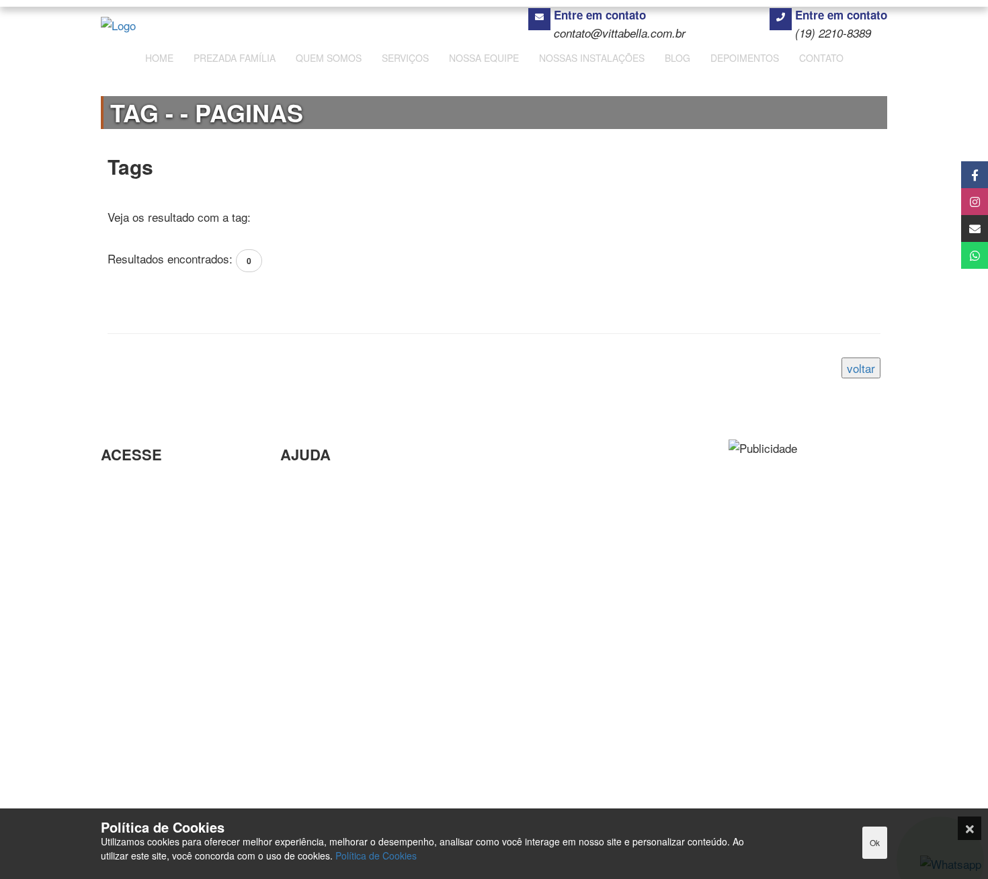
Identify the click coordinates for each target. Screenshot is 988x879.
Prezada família (140, 727)
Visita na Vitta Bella (150, 706)
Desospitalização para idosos (175, 484)
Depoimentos (313, 550)
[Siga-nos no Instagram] (959, 201)
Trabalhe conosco (324, 527)
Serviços (123, 749)
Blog (291, 506)
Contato (120, 793)
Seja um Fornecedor (331, 484)
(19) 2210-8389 (833, 33)
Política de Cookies (376, 855)
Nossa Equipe (136, 771)
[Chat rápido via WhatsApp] (959, 255)
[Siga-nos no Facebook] (959, 174)
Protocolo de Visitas (151, 506)
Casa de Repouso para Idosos (177, 566)
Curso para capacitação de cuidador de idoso (168, 598)
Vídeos (297, 571)
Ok (875, 842)
